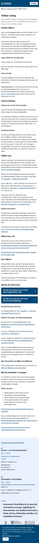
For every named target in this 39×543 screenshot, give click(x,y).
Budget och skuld (12, 9)
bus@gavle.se (12, 462)
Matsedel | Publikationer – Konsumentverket (15, 204)
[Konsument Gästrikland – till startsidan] (6, 3)
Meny (34, 3)
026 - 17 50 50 (5, 453)
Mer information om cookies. (11, 536)
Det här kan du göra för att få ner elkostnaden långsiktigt (15, 300)
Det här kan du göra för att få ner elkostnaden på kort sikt (15, 291)
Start (4, 9)
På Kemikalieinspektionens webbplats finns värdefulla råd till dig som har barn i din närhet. (19, 420)
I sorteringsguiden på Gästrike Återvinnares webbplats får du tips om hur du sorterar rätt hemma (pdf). (19, 245)
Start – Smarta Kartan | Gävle (10, 94)
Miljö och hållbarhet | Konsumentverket (13, 368)
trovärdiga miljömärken (13, 170)
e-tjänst (14, 485)
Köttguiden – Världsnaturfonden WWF (22, 188)
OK (6, 539)
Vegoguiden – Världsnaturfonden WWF (15, 179)
